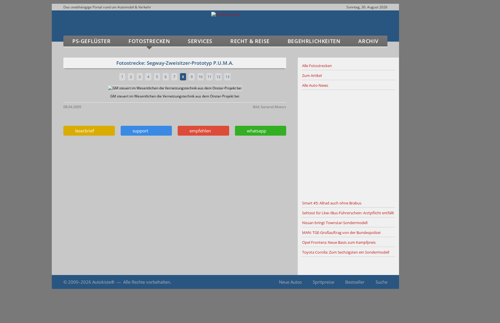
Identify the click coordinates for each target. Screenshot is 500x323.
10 (200, 76)
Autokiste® (103, 282)
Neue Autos (290, 282)
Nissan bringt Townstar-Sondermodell (334, 222)
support (139, 131)
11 (209, 76)
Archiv (368, 41)
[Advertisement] (348, 144)
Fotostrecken (149, 41)
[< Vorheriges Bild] (90, 88)
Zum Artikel (312, 75)
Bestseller (355, 282)
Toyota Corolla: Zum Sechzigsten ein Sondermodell (345, 252)
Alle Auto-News (315, 85)
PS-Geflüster (91, 41)
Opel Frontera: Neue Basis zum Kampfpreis (339, 242)
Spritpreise (323, 282)
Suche (381, 282)
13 (227, 76)
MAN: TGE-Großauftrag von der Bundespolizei (341, 232)
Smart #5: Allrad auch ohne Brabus (331, 203)
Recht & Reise (250, 41)
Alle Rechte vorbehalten (146, 282)
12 (218, 76)
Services (200, 41)
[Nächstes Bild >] (211, 88)
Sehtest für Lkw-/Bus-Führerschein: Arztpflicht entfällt (348, 212)
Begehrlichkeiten (314, 41)
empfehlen (199, 131)
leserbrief (83, 131)
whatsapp (255, 131)
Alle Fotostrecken (317, 65)
